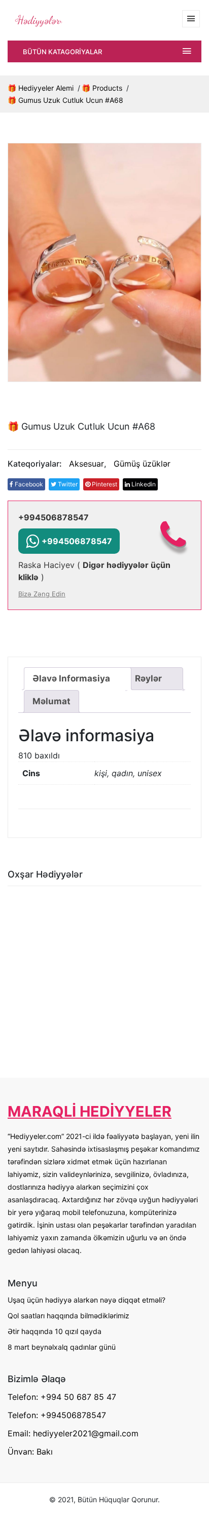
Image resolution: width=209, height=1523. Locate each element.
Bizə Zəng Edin (41, 594)
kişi (100, 773)
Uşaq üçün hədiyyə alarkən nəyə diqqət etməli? (86, 1300)
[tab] (77, 678)
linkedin (143, 484)
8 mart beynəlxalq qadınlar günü (62, 1347)
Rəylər (148, 678)
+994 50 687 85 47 (78, 1397)
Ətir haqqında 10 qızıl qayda (54, 1331)
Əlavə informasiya (71, 678)
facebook (28, 484)
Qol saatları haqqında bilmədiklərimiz (68, 1315)
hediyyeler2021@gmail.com (85, 1433)
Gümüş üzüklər (142, 464)
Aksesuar (86, 464)
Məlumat (51, 701)
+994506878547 (53, 517)
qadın (122, 773)
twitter (67, 484)
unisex (149, 773)
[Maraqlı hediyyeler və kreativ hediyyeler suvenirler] (38, 19)
